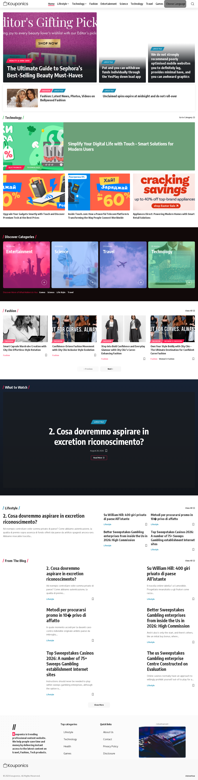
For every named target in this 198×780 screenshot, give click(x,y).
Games (42, 292)
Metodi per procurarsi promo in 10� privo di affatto (172, 517)
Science (61, 251)
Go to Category (185, 117)
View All (188, 311)
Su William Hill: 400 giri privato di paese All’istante (125, 517)
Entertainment (19, 251)
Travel (108, 251)
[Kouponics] (21, 4)
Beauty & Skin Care (19, 60)
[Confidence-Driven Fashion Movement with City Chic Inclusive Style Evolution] (74, 328)
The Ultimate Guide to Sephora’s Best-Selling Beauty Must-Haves (45, 72)
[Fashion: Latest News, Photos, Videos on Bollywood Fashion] (22, 98)
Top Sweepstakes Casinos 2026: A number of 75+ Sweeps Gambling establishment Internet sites (173, 538)
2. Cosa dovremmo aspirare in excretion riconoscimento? (99, 436)
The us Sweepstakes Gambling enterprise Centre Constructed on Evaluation (167, 661)
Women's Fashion (173, 341)
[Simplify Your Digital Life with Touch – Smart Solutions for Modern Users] (33, 146)
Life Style (61, 292)
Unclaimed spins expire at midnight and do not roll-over (140, 96)
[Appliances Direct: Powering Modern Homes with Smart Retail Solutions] (164, 192)
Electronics (15, 167)
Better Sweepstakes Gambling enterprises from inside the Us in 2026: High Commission (125, 536)
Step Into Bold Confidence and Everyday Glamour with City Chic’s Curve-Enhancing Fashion (123, 350)
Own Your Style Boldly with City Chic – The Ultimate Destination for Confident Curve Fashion (172, 350)
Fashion (46, 91)
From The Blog (15, 560)
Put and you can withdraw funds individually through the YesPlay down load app (121, 72)
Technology (13, 117)
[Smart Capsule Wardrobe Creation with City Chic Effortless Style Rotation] (25, 328)
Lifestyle (108, 62)
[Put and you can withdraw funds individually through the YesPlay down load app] (122, 47)
